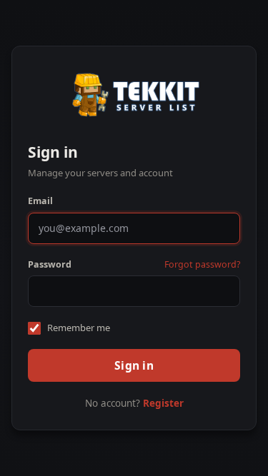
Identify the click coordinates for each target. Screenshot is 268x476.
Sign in (134, 365)
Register (163, 403)
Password (49, 264)
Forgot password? (202, 264)
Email (40, 201)
